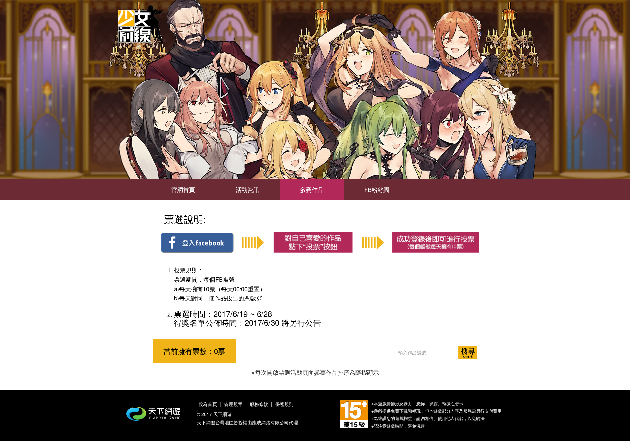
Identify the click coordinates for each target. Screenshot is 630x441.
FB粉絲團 (376, 189)
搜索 (467, 352)
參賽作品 (312, 189)
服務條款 (259, 404)
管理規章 (233, 404)
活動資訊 (247, 189)
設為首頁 (208, 404)
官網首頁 (183, 189)
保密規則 (284, 404)
